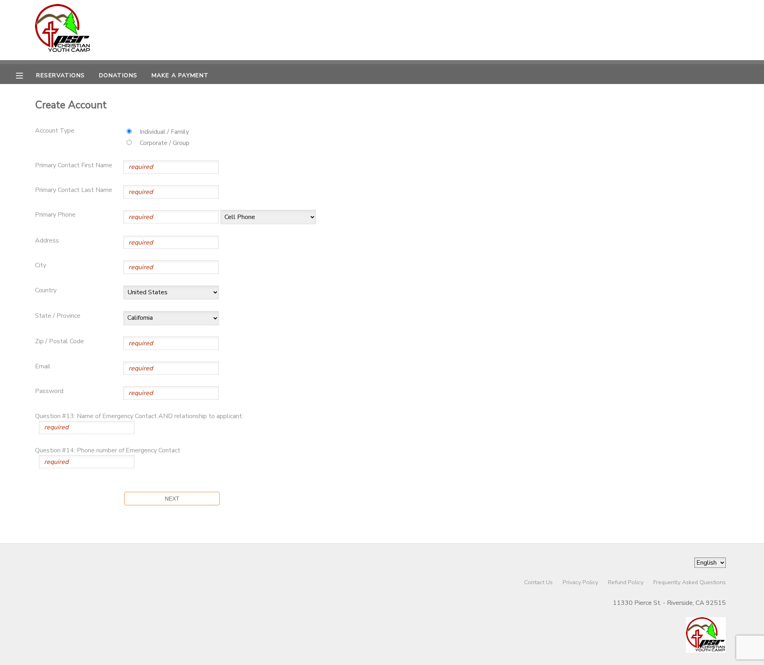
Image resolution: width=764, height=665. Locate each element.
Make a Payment (180, 75)
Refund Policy (625, 582)
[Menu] (25, 75)
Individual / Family (164, 131)
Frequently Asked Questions (689, 582)
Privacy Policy (580, 582)
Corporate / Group (164, 143)
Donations (118, 75)
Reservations (60, 75)
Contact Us (538, 582)
